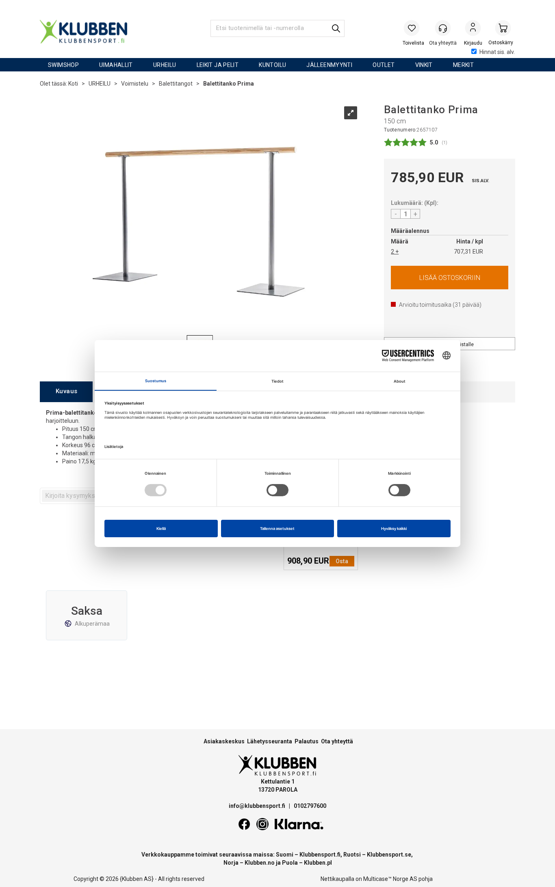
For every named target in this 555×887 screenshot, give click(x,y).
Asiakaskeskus (224, 741)
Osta (449, 277)
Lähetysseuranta (269, 741)
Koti (73, 83)
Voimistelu (134, 83)
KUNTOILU (272, 65)
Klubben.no (260, 862)
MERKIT (463, 65)
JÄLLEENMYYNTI (329, 65)
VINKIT (424, 65)
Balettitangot (176, 83)
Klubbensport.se (389, 854)
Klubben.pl (318, 862)
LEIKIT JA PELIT (218, 65)
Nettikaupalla (337, 879)
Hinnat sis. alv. (497, 52)
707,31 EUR (468, 251)
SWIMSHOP (63, 65)
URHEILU (164, 65)
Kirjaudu (473, 29)
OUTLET (384, 65)
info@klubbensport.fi (257, 806)
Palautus (307, 741)
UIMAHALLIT (116, 65)
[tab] (66, 391)
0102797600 (310, 806)
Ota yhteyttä (337, 741)
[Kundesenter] (443, 28)
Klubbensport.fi (319, 854)
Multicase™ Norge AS (390, 879)
